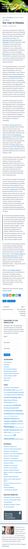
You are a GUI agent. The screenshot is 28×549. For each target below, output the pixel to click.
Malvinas (16, 416)
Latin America (5, 20)
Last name (7, 348)
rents (21, 430)
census (5, 392)
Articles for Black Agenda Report (12, 449)
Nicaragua (6, 364)
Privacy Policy (13, 331)
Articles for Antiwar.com (10, 446)
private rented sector (11, 430)
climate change (12, 392)
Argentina (16, 387)
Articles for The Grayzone (11, 465)
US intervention (11, 301)
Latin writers (11, 416)
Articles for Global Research (11, 456)
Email (6, 336)
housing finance (9, 411)
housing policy (18, 414)
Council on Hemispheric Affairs (12, 500)
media (12, 418)
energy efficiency (13, 400)
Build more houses (7, 308)
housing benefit (14, 408)
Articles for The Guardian (10, 468)
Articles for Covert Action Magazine (13, 453)
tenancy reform (14, 432)
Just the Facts (14, 125)
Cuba (4, 301)
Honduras (6, 367)
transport (11, 435)
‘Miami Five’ (18, 84)
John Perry (4, 26)
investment (6, 416)
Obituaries (6, 380)
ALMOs (11, 387)
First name (7, 342)
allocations (7, 387)
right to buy (7, 432)
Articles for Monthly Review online (13, 460)
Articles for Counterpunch (11, 451)
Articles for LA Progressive (11, 458)
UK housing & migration (10, 369)
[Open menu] (24, 6)
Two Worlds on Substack (10, 490)
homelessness (8, 405)
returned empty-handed (15, 76)
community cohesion (10, 395)
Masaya (7, 418)
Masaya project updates (10, 371)
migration (7, 421)
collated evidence (15, 270)
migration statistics (10, 424)
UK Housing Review (9, 507)
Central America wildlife (10, 375)
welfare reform (19, 439)
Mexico (17, 418)
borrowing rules (9, 390)
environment (8, 402)
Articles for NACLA (9, 463)
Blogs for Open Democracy (11, 476)
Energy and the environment (11, 373)
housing (6, 408)
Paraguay (16, 427)
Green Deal (14, 402)
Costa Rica (19, 395)
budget (16, 390)
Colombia (20, 392)
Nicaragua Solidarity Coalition (12, 504)
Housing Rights (8, 502)
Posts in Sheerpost (9, 487)
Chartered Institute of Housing (12, 497)
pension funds (21, 427)
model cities (20, 423)
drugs (5, 400)
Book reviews (7, 378)
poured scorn (14, 189)
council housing (10, 397)
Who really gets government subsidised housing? (21, 311)
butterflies (21, 390)
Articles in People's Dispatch (11, 470)
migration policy (17, 421)
